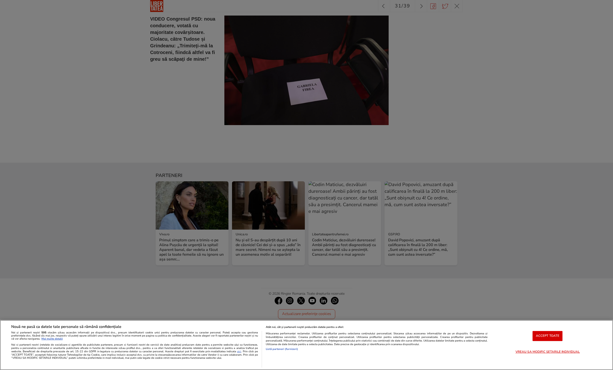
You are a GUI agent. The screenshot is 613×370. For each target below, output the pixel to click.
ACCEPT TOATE (548, 336)
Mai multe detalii (52, 339)
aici (239, 351)
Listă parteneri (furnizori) (282, 349)
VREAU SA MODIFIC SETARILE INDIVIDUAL (548, 352)
